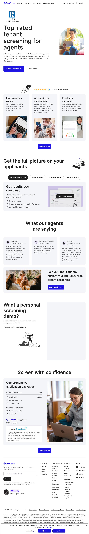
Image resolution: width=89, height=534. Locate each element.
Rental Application (67, 474)
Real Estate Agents (55, 467)
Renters (54, 478)
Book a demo (34, 69)
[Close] (87, 526)
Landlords (55, 471)
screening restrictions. (13, 440)
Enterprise (55, 480)
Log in (81, 3)
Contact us (44, 474)
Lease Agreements (67, 478)
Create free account (13, 69)
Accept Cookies (58, 531)
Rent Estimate (68, 484)
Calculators (55, 489)
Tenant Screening (67, 467)
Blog (53, 492)
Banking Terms (70, 510)
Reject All (44, 531)
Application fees (48, 3)
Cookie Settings (81, 510)
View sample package (65, 196)
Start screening (44, 146)
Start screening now (56, 287)
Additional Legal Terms (57, 510)
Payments (67, 471)
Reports (27, 3)
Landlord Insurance (67, 492)
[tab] (18, 177)
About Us (43, 466)
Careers (43, 471)
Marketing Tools (68, 482)
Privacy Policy (33, 510)
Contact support (20, 327)
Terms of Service (44, 510)
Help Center (55, 487)
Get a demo (37, 3)
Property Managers (55, 474)
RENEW (54, 494)
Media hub (55, 497)
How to (19, 3)
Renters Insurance (67, 488)
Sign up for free (68, 3)
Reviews (43, 469)
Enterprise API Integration (68, 497)
